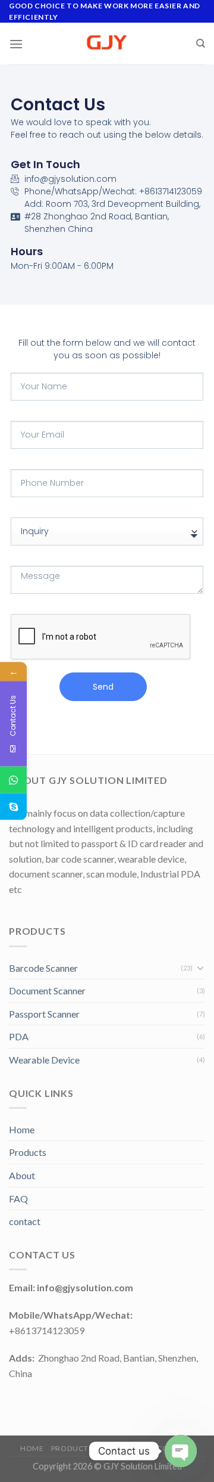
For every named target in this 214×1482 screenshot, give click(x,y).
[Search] (200, 43)
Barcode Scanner (43, 967)
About (22, 1175)
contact (24, 1221)
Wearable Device (44, 1059)
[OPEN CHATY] (181, 1451)
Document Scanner (47, 990)
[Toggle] (200, 967)
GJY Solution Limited (142, 1466)
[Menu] (16, 43)
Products (27, 1152)
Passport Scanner (44, 1013)
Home (21, 1129)
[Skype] (13, 806)
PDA (19, 1036)
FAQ (18, 1198)
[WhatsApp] (13, 780)
